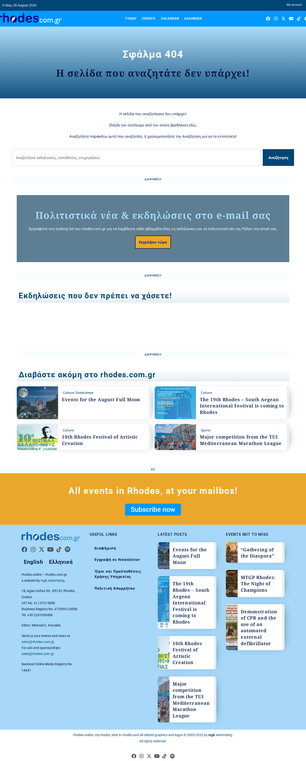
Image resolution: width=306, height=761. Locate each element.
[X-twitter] (283, 19)
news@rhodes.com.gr (38, 642)
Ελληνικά (193, 18)
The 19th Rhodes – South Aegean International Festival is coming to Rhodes (242, 405)
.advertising (220, 735)
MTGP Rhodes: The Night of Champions (258, 583)
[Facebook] (268, 19)
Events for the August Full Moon (101, 399)
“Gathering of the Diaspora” (257, 553)
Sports (205, 430)
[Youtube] (291, 19)
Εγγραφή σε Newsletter (117, 559)
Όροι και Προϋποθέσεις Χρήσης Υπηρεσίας (117, 574)
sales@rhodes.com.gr (38, 654)
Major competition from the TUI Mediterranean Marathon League (241, 440)
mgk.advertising (53, 580)
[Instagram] (276, 19)
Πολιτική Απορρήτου (114, 588)
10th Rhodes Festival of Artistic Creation (187, 653)
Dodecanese (84, 392)
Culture (68, 392)
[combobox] (136, 157)
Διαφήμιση (105, 548)
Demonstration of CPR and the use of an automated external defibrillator (259, 628)
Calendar (170, 18)
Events (149, 18)
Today (131, 18)
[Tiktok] (299, 19)
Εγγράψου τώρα (153, 242)
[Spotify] (67, 549)
